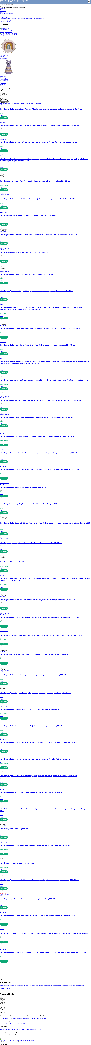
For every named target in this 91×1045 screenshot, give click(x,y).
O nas (5, 1029)
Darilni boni (18, 1029)
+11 (2, 267)
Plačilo (21, 1023)
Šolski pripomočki (68, 985)
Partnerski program (29, 1029)
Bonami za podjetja (38, 1029)
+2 (0, 948)
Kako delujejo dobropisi (28, 1023)
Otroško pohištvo (10, 985)
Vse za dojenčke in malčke (78, 985)
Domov (1, 20)
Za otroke (8, 21)
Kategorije (10, 20)
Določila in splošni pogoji (6, 1040)
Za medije (23, 1029)
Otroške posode (60, 985)
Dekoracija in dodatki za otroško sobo (22, 985)
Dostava (8, 1023)
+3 (1, 948)
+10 (1, 267)
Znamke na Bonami (10, 1029)
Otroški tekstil (47, 985)
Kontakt (2, 1029)
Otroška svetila (53, 985)
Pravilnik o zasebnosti (16, 1040)
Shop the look (5, 988)
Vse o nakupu (3, 1023)
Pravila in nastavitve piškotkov (28, 1040)
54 (3, 976)
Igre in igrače (3, 985)
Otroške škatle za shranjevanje (37, 985)
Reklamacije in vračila (15, 1023)
